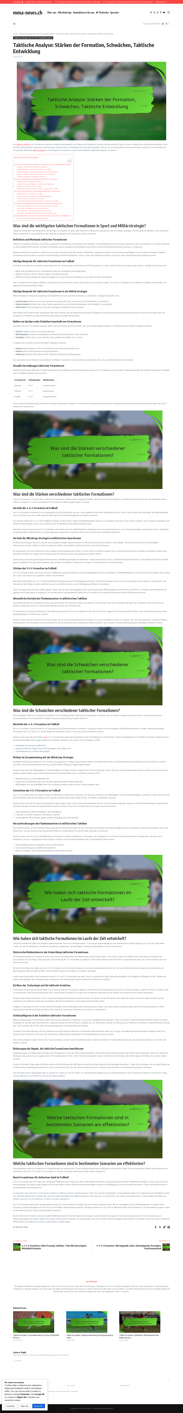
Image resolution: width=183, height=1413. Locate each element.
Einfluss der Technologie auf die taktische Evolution (33, 208)
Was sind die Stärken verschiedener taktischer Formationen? (36, 179)
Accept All (38, 1406)
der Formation (39, 150)
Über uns (51, 12)
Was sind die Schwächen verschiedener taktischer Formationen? (37, 191)
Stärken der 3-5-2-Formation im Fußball (29, 186)
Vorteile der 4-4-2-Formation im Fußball (29, 181)
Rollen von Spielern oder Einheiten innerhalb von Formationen (36, 174)
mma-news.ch (27, 12)
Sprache (114, 12)
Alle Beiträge (65, 12)
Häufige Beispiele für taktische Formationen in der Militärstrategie (37, 172)
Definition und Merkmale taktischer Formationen (32, 167)
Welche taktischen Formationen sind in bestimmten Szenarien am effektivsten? (42, 216)
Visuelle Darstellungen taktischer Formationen (31, 176)
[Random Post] (163, 24)
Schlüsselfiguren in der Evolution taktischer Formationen (34, 211)
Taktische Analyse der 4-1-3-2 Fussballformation (36, 34)
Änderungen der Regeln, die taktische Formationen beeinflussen (36, 213)
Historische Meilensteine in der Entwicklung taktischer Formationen (38, 206)
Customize (10, 1406)
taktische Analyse (23, 144)
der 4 (45, 737)
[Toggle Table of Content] (68, 161)
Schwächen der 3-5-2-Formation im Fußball (30, 198)
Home (15, 34)
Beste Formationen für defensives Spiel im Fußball (32, 218)
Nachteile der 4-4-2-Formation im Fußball (30, 194)
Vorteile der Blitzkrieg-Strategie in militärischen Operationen (35, 184)
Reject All (24, 1406)
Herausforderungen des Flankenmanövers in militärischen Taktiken (38, 201)
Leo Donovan (91, 1281)
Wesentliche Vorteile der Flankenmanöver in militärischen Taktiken (37, 189)
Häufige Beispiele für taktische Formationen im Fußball (34, 169)
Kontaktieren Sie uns (83, 12)
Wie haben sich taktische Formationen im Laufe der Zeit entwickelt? (38, 203)
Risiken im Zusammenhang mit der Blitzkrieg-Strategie (34, 196)
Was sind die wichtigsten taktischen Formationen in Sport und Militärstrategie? (42, 164)
